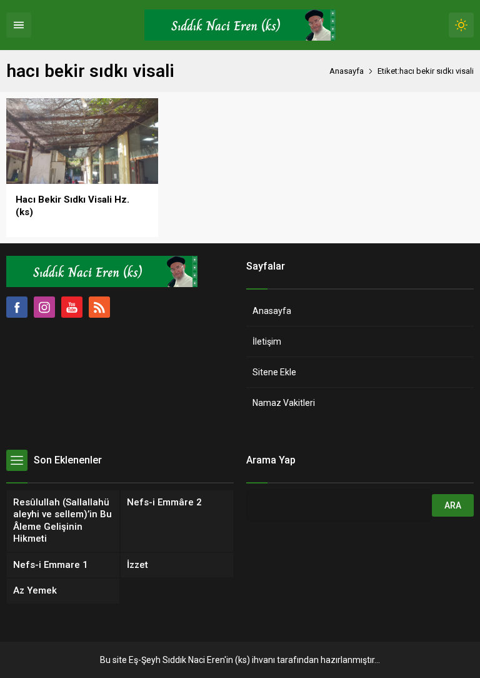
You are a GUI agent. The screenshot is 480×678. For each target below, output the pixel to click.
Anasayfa (346, 71)
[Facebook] (17, 307)
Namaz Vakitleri (283, 403)
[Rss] (99, 307)
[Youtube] (71, 307)
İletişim (266, 341)
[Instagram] (44, 307)
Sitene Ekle (274, 372)
